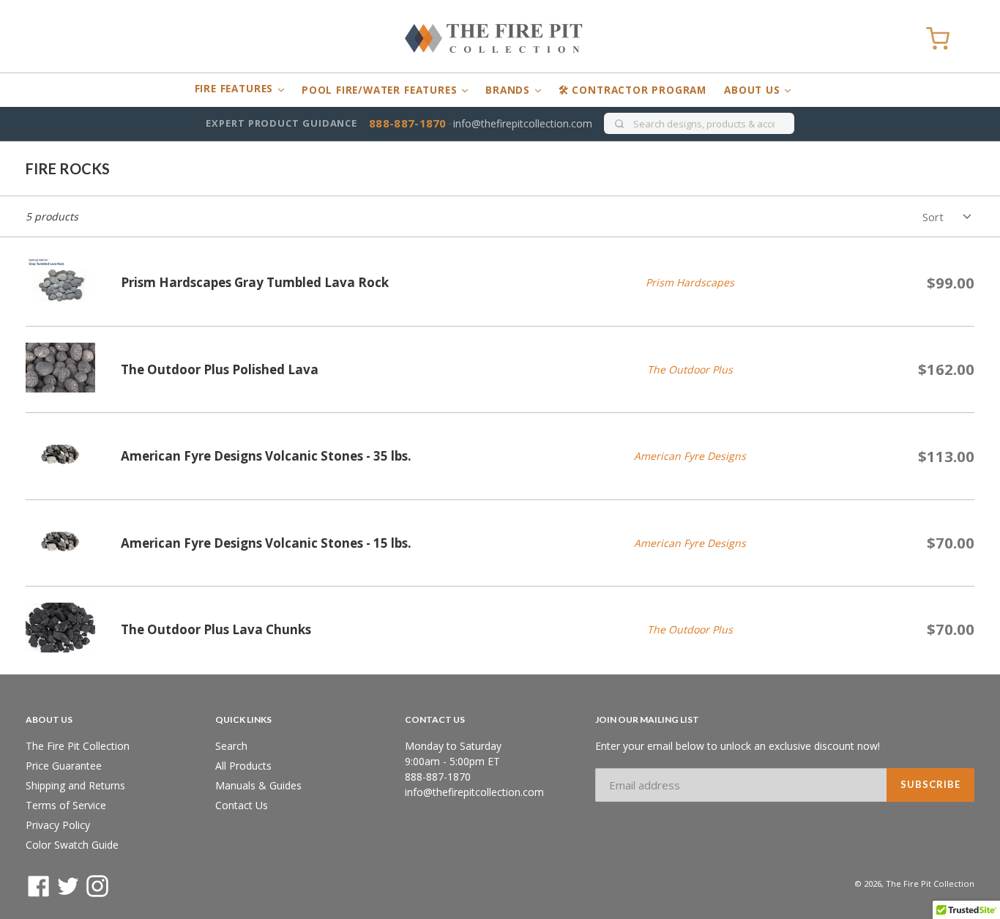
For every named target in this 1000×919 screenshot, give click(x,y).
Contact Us (241, 805)
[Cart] (938, 39)
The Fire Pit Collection (78, 746)
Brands (509, 90)
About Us (753, 90)
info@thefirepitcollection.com (522, 123)
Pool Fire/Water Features (381, 90)
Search (231, 746)
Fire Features (236, 88)
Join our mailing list (647, 720)
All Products (243, 766)
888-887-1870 (408, 123)
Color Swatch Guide (72, 845)
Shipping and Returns (75, 785)
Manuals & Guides (258, 785)
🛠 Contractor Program (632, 90)
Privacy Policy (58, 825)
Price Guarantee (64, 766)
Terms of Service (66, 805)
